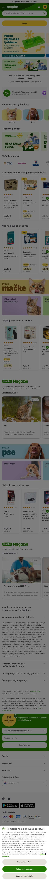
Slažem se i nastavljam (24, 869)
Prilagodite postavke (24, 862)
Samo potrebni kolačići (24, 876)
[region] (24, 853)
